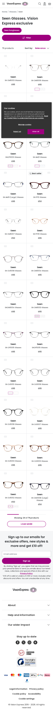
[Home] (17, 4)
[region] (26, 120)
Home (4, 12)
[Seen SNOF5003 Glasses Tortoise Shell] (10, 166)
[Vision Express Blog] (35, 642)
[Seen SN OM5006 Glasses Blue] (42, 89)
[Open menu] (3, 3)
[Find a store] (44, 3)
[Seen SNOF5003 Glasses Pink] (15, 166)
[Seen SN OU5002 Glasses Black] (15, 506)
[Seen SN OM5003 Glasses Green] (42, 316)
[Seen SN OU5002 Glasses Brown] (10, 506)
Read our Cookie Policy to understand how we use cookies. (26, 117)
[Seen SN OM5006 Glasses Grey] (37, 89)
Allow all (35, 132)
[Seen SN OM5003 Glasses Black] (37, 316)
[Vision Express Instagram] (29, 642)
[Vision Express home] (26, 590)
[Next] (19, 166)
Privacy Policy (26, 573)
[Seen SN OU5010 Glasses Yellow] (15, 393)
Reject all (17, 132)
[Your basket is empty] (49, 3)
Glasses (13, 12)
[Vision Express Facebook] (18, 642)
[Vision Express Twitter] (24, 642)
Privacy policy (36, 689)
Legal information (18, 689)
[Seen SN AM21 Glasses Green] (37, 166)
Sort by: (29, 48)
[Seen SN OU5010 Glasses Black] (10, 393)
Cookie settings (27, 698)
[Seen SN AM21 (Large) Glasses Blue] (42, 166)
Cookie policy (19, 693)
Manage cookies (24, 125)
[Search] (39, 3)
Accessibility (34, 693)
